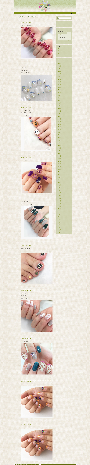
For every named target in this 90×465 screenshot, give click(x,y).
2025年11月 (59, 76)
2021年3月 (59, 166)
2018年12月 (59, 209)
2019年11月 (59, 192)
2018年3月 (59, 222)
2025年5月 (59, 86)
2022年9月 (59, 137)
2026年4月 (59, 68)
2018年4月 (59, 221)
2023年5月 (59, 124)
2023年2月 (59, 129)
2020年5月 (59, 182)
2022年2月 (59, 148)
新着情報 (29, 22)
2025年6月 (59, 84)
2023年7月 (59, 121)
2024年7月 (59, 102)
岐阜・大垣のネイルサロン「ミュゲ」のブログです (26, 464)
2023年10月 (59, 116)
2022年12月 (59, 132)
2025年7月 (59, 82)
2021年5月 (59, 163)
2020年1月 (59, 188)
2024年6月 (59, 103)
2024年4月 (59, 106)
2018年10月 (59, 213)
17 (58, 37)
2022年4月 (59, 145)
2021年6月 (59, 161)
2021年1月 (59, 169)
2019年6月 (59, 200)
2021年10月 (59, 155)
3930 (58, 55)
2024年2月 (59, 110)
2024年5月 (59, 105)
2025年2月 (59, 90)
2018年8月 (59, 216)
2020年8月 (59, 177)
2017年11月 (59, 229)
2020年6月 (59, 180)
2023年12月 (59, 113)
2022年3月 (59, 147)
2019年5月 (59, 201)
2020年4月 (59, 184)
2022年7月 (59, 140)
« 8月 (60, 40)
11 (60, 36)
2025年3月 (59, 89)
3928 (58, 53)
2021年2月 (59, 168)
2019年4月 (59, 203)
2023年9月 (59, 118)
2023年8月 (59, 119)
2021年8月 (59, 158)
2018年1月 (59, 225)
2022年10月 (59, 135)
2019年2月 (59, 206)
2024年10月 (59, 97)
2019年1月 (59, 208)
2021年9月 (59, 156)
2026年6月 (59, 65)
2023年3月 (59, 127)
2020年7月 (59, 179)
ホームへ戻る (20, 13)
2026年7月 (59, 63)
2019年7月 (59, 198)
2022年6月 (59, 142)
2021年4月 (59, 164)
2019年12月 (59, 190)
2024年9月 (59, 98)
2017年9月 (59, 232)
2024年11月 (59, 95)
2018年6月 (59, 219)
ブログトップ (27, 13)
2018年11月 (59, 211)
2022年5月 (59, 143)
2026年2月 (59, 71)
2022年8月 (59, 139)
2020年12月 (59, 171)
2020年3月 (59, 185)
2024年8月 (59, 100)
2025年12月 (59, 74)
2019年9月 (59, 195)
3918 (58, 51)
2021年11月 (59, 153)
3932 (58, 50)
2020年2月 (59, 187)
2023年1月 (59, 131)
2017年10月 (59, 230)
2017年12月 (59, 227)
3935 (58, 48)
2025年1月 (59, 92)
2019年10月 (59, 193)
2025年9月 (59, 79)
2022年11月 (59, 134)
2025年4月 (59, 87)
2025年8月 (59, 81)
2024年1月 (59, 111)
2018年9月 (59, 214)
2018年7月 (59, 217)
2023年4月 (59, 126)
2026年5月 (59, 66)
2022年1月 (59, 150)
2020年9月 (59, 176)
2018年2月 (59, 224)
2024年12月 (59, 94)
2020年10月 (59, 174)
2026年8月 (59, 61)
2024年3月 (59, 108)
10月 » (68, 40)
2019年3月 (59, 205)
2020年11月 (59, 172)
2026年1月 (59, 73)
